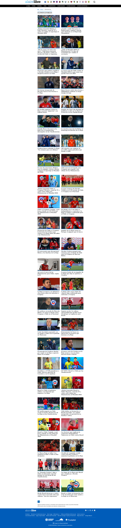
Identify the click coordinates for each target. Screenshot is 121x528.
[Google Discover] (95, 510)
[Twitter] (88, 510)
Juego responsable (40, 515)
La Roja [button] (28, 5)
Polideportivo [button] (51, 5)
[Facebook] (86, 510)
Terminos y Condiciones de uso (38, 514)
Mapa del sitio (80, 515)
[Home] (33, 2)
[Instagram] (90, 510)
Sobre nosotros (81, 514)
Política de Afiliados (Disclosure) (68, 514)
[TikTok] (92, 510)
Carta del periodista (30, 515)
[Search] (94, 2)
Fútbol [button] (33, 5)
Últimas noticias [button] (71, 5)
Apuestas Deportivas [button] (82, 5)
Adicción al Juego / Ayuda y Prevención (67, 515)
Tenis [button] (45, 5)
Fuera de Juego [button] (61, 5)
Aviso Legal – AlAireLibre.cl (53, 514)
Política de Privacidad (51, 515)
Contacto (27, 514)
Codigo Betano (88, 515)
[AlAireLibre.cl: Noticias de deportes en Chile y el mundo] (30, 510)
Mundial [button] (39, 5)
